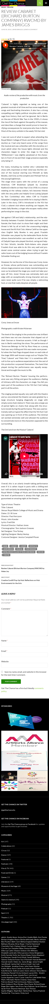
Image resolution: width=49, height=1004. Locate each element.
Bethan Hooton (39, 942)
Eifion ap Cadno (7, 951)
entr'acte (33, 546)
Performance (31, 549)
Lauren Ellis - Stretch (37, 973)
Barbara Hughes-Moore (10, 939)
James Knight (37, 962)
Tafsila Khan (27, 991)
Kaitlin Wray (6, 968)
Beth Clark (16, 942)
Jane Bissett (5, 964)
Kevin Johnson (30, 971)
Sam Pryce (19, 986)
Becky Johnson (40, 939)
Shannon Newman (18, 988)
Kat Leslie (26, 968)
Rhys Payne (28, 984)
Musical (19, 549)
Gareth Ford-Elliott (18, 957)
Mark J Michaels (7, 980)
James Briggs (17, 29)
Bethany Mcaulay (8, 944)
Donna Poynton (30, 948)
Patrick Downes (20, 982)
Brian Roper (20, 944)
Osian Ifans (31, 980)
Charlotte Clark (7, 946)
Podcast (4, 908)
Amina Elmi (22, 937)
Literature (5, 882)
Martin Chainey (21, 980)
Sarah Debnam (41, 986)
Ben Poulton (6, 942)
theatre (6, 555)
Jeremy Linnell (26, 964)
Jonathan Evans (18, 966)
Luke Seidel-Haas (39, 977)
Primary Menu (46, 3)
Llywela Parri (23, 975)
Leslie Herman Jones (9, 975)
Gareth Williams (33, 957)
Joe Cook (35, 964)
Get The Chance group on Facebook (21, 824)
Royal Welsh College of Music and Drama (19, 552)
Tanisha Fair (6, 993)
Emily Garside (6, 955)
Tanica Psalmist (39, 991)
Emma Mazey (26, 955)
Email (4, 651)
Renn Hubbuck (7, 984)
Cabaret (14, 546)
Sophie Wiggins (7, 991)
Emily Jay (16, 955)
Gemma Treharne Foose (10, 959)
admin (3, 937)
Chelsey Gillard (20, 946)
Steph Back (18, 991)
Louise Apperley (7, 977)
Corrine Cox (6, 948)
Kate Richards (6, 971)
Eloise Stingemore (36, 953)
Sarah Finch (5, 988)
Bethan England (26, 942)
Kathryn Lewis (18, 971)
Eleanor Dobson (20, 951)
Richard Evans (39, 984)
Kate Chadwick (36, 968)
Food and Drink (7, 873)
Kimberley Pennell (8, 973)
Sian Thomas (31, 988)
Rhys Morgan (18, 984)
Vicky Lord (24, 993)
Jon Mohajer (6, 966)
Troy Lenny (15, 993)
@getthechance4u (8, 810)
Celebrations (6, 846)
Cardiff (23, 546)
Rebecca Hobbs (33, 982)
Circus (3, 850)
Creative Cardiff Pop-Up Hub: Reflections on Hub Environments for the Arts (20, 580)
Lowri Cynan (19, 977)
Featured (4, 859)
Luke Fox (28, 977)
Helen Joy (17, 962)
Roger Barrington (8, 986)
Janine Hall (15, 964)
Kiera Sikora (41, 971)
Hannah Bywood (39, 959)
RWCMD (41, 552)
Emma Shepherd (38, 955)
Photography (6, 904)
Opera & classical (8, 900)
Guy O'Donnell (26, 959)
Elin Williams (32, 951)
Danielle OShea (17, 948)
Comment (6, 608)
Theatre (10, 7)
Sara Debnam (29, 986)
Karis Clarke (16, 968)
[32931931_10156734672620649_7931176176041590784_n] (24, 761)
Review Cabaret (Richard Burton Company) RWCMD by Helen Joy (22, 568)
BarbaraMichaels (27, 939)
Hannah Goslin (7, 962)
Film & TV (5, 868)
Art (2, 841)
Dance (3, 855)
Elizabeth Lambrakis (9, 953)
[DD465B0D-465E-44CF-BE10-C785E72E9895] (24, 781)
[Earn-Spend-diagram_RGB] (24, 720)
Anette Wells (32, 937)
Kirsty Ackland (22, 973)
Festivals (4, 864)
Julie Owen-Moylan (32, 966)
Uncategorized (7, 922)
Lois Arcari (33, 975)
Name (4, 640)
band (5, 546)
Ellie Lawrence (23, 953)
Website (5, 661)
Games (4, 877)
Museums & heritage (9, 886)
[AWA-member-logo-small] (24, 740)
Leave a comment (30, 29)
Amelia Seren (12, 937)
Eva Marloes (6, 957)
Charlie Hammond (32, 944)
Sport (3, 913)
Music (3, 7)
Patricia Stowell (7, 982)
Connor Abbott (33, 946)
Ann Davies (42, 937)
